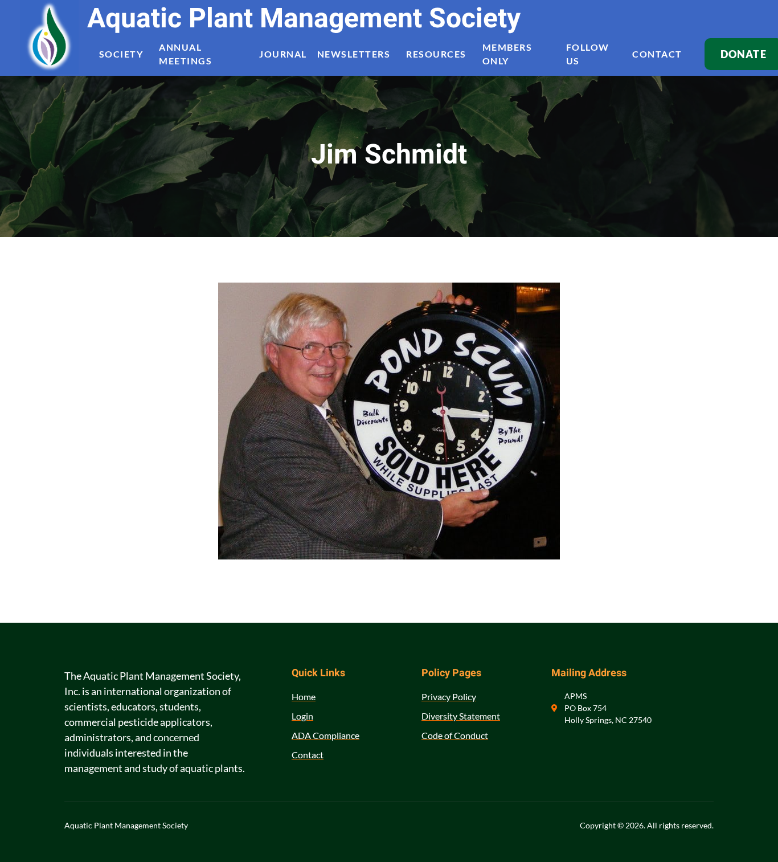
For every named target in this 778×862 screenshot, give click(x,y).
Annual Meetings (185, 54)
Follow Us (587, 54)
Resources (436, 53)
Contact (657, 53)
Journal (283, 53)
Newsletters (354, 53)
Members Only (507, 54)
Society (121, 53)
